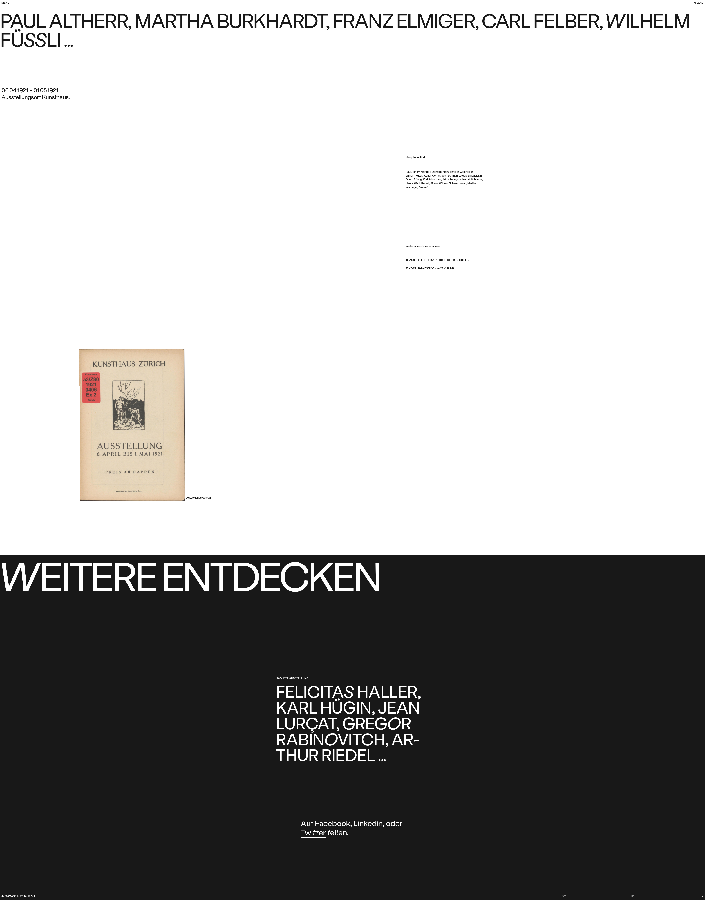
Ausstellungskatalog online (431, 268)
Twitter (313, 833)
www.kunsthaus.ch (20, 896)
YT (564, 896)
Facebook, (333, 824)
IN (702, 896)
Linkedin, (369, 824)
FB (633, 896)
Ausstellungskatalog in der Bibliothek (439, 260)
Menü (5, 3)
